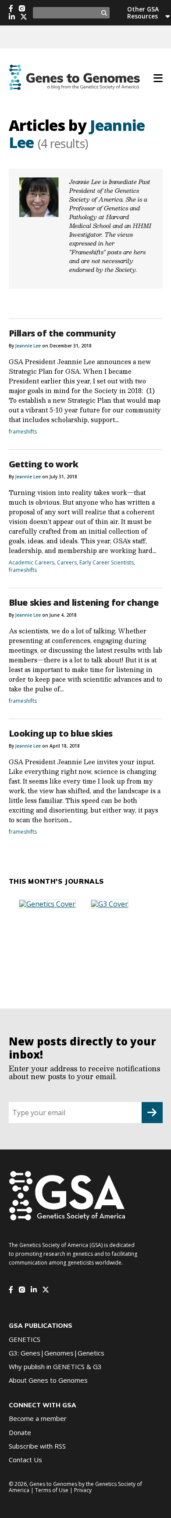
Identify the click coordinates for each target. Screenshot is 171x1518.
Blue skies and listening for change (84, 602)
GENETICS (24, 1339)
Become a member (38, 1418)
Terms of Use (51, 1490)
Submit (152, 1112)
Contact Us (25, 1459)
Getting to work (43, 464)
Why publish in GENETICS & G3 (55, 1366)
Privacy (83, 1490)
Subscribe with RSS (37, 1446)
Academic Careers (31, 562)
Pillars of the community (62, 333)
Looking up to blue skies (61, 733)
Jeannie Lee (28, 346)
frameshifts (23, 431)
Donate (20, 1432)
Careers (67, 562)
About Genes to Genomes (48, 1380)
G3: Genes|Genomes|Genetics (56, 1352)
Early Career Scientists (106, 562)
